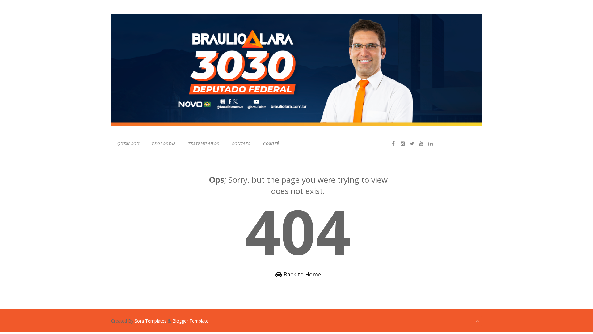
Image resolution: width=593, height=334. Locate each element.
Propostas (164, 144)
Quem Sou (128, 144)
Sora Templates (150, 321)
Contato (241, 144)
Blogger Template (190, 321)
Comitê (271, 144)
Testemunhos (203, 144)
